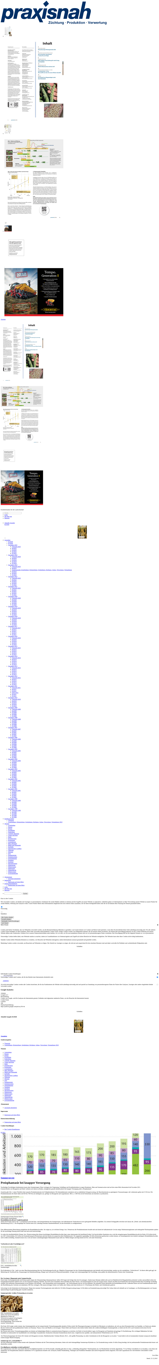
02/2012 (14, 683)
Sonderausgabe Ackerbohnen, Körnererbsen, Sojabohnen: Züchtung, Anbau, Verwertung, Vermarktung (42, 570)
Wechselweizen (12, 863)
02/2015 (14, 653)
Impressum (7, 880)
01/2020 (14, 605)
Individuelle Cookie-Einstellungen (10, 921)
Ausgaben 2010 (12, 697)
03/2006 (14, 744)
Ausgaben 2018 (12, 616)
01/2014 (14, 664)
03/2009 (14, 712)
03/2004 (14, 764)
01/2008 (14, 726)
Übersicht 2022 (16, 578)
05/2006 (14, 741)
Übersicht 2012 (16, 678)
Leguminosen (12, 842)
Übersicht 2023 (16, 566)
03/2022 (14, 581)
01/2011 (14, 696)
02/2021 (14, 593)
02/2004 (14, 765)
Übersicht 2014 (16, 658)
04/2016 (14, 639)
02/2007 (14, 734)
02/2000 (14, 805)
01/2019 (14, 614)
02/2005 (14, 756)
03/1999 (14, 814)
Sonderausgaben (9, 819)
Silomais (10, 852)
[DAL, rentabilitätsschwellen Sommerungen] (11, 1264)
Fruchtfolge (11, 830)
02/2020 (14, 603)
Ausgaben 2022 (12, 576)
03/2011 (14, 691)
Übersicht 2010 (16, 699)
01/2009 (14, 716)
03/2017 (14, 631)
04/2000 (14, 802)
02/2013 (14, 673)
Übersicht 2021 (16, 588)
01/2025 (14, 553)
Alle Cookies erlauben (7, 917)
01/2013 (14, 674)
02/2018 (14, 623)
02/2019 (14, 613)
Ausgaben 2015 (12, 646)
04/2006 (14, 742)
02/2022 (14, 583)
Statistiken (4, 914)
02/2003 (14, 775)
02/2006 (14, 746)
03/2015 (14, 651)
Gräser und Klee (13, 835)
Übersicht (11, 820)
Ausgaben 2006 (12, 737)
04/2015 (14, 649)
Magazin (6, 518)
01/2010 (14, 706)
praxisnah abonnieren (14, 878)
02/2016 (14, 643)
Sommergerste (12, 855)
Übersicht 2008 (16, 719)
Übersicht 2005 (16, 751)
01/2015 (14, 654)
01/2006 (14, 747)
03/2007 (14, 732)
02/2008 (14, 724)
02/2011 (14, 694)
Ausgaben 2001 (12, 789)
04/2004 (14, 762)
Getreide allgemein (13, 833)
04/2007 (14, 731)
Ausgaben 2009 (12, 707)
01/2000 (14, 807)
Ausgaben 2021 (12, 586)
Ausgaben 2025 (12, 545)
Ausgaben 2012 (12, 676)
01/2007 (14, 736)
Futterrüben (11, 832)
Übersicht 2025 (16, 546)
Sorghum (10, 862)
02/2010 (14, 704)
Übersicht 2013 (16, 668)
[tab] (79, 975)
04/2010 (14, 701)
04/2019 (14, 610)
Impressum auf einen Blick (16, 882)
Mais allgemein (12, 843)
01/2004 (14, 767)
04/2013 (14, 669)
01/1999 (14, 817)
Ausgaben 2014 (12, 656)
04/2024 (14, 558)
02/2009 (14, 714)
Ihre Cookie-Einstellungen (12, 1129)
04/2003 (14, 772)
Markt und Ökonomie (14, 845)
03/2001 (14, 794)
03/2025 (14, 550)
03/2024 (14, 560)
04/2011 (14, 689)
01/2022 (14, 585)
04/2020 (14, 600)
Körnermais (11, 840)
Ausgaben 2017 (12, 626)
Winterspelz (11, 868)
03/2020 (14, 601)
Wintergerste (11, 865)
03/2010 (14, 702)
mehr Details (4, 923)
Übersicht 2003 (16, 770)
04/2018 (14, 619)
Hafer (9, 837)
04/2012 (14, 679)
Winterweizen (12, 872)
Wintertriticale (12, 870)
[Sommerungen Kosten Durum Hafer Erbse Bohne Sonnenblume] (12, 1215)
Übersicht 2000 (16, 800)
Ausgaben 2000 (12, 799)
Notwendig (4, 908)
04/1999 (14, 812)
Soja (9, 853)
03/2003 (14, 774)
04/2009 (14, 711)
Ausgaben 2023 (12, 565)
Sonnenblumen (12, 858)
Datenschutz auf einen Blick (16, 885)
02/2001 (14, 795)
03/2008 (14, 722)
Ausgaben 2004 (12, 759)
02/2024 (14, 561)
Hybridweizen (12, 838)
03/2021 (14, 591)
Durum (10, 827)
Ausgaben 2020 (12, 596)
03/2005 (14, 754)
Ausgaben (7, 540)
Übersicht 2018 (16, 618)
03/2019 (14, 611)
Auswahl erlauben (6, 919)
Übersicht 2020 (16, 598)
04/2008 (14, 721)
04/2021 (14, 590)
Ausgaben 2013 (12, 666)
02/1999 (14, 815)
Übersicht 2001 (16, 790)
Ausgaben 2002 (12, 779)
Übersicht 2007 (16, 729)
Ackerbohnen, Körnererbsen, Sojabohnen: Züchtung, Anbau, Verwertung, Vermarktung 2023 (35, 822)
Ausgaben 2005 (12, 749)
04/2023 (14, 568)
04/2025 (14, 548)
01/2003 (14, 777)
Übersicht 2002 (16, 780)
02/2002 (14, 785)
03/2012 (14, 681)
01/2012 (14, 684)
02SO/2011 (15, 692)
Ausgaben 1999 (12, 809)
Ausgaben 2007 (12, 727)
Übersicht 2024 (16, 556)
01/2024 (14, 563)
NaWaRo (11, 847)
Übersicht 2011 (16, 687)
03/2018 (14, 621)
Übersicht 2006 (16, 739)
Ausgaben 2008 (12, 717)
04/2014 (14, 659)
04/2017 (14, 629)
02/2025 (14, 551)
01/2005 (14, 757)
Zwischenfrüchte (13, 873)
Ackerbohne (11, 825)
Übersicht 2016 (16, 638)
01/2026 (10, 543)
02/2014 (14, 663)
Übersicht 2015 (16, 648)
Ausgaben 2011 (12, 686)
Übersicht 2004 (16, 760)
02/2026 (10, 541)
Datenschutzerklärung (10, 883)
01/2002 (14, 787)
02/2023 (14, 573)
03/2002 (14, 784)
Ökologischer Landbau (14, 848)
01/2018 (14, 624)
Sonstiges (11, 860)
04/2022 (14, 580)
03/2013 (14, 671)
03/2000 (14, 804)
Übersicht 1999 (16, 810)
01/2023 (14, 575)
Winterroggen (12, 867)
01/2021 (14, 595)
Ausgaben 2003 (12, 769)
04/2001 (14, 792)
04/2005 (14, 752)
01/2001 (14, 797)
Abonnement (8, 877)
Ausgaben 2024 (12, 555)
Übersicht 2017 (16, 628)
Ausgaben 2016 (12, 636)
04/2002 (14, 782)
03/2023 (14, 571)
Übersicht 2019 (16, 608)
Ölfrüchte (11, 850)
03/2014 (14, 661)
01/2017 (14, 634)
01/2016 (14, 644)
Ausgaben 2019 (12, 606)
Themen (6, 824)
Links (6, 515)
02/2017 (14, 633)
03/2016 (14, 641)
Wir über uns (8, 516)
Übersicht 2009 (16, 709)
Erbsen (10, 829)
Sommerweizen (12, 857)
